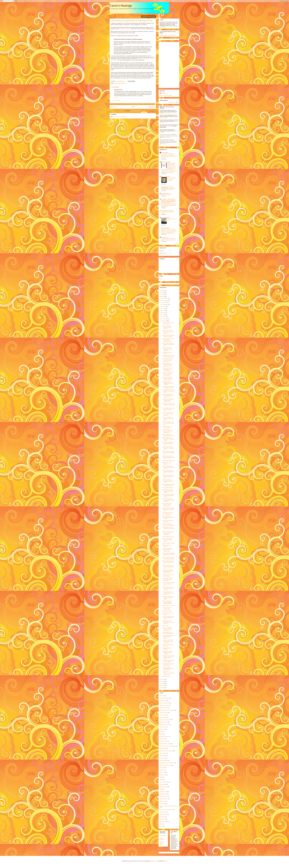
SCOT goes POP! (165, 162)
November (165, 300)
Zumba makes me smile (168, 536)
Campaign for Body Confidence (167, 710)
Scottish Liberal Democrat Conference (169, 806)
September (165, 304)
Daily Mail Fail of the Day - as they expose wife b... (168, 356)
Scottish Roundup (162, 838)
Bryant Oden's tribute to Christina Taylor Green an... (168, 562)
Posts (163, 251)
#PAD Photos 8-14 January (166, 546)
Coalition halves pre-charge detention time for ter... (168, 481)
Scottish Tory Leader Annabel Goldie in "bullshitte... (167, 652)
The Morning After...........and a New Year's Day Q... (168, 673)
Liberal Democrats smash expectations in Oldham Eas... (168, 554)
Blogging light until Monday (166, 648)
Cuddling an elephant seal (168, 460)
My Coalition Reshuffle (167, 487)
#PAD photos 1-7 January (168, 605)
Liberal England (165, 176)
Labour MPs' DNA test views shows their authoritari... (167, 579)
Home (133, 107)
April (164, 314)
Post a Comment (116, 100)
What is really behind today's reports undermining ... (167, 550)
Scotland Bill (162, 803)
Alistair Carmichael (164, 702)
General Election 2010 (165, 743)
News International (164, 782)
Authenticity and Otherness (167, 189)
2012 (162, 294)
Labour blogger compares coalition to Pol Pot (168, 485)
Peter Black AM (165, 217)
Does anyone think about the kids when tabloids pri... (168, 453)
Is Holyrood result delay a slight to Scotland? (168, 336)
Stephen (169, 126)
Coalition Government (165, 719)
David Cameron (163, 722)
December (165, 298)
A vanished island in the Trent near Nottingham (171, 179)
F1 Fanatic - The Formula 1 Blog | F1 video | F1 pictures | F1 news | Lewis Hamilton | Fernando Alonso (168, 200)
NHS (161, 777)
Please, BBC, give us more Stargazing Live (168, 633)
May (164, 312)
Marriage (123, 83)
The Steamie (163, 835)
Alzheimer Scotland (164, 705)
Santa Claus (162, 801)
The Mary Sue (164, 152)
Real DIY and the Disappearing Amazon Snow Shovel (168, 668)
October (165, 302)
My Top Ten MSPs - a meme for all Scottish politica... (167, 418)
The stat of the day (165, 194)
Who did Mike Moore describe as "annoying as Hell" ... (168, 439)
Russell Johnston (164, 796)
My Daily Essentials (167, 611)
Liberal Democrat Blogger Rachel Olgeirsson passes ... (168, 657)
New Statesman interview (170, 112)
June (164, 310)
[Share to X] (131, 81)
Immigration (162, 748)
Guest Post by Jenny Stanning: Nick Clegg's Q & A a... (168, 467)
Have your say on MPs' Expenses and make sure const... (167, 641)
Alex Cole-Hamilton (164, 698)
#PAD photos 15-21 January (167, 463)
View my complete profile (166, 95)
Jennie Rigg (162, 27)
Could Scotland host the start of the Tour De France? (168, 588)
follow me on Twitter (173, 102)
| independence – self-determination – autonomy (168, 187)
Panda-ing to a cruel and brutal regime (168, 575)
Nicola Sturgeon (163, 786)
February (165, 318)
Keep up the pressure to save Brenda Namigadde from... (168, 340)
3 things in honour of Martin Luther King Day (168, 524)
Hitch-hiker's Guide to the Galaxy (167, 746)
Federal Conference (164, 736)
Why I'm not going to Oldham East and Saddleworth (167, 629)
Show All (176, 243)
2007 (162, 685)
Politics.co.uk (165, 143)
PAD (161, 789)
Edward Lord (164, 237)
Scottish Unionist (164, 117)
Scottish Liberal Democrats (166, 809)
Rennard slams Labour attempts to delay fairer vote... (168, 344)
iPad (161, 824)
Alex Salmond (163, 700)
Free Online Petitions (171, 35)
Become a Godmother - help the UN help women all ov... (168, 374)
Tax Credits (162, 816)
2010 (162, 679)
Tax (126, 83)
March (164, 316)
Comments (164, 253)
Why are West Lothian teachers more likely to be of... (168, 448)
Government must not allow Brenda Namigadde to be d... (167, 369)
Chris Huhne (163, 714)
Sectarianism (163, 812)
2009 (162, 681)
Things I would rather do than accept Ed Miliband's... (168, 533)
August (164, 306)
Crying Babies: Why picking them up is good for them (168, 622)
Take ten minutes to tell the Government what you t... (168, 423)
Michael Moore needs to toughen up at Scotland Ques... (168, 391)
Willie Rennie (163, 821)
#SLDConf (162, 695)
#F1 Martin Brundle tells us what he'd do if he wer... (168, 443)
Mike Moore (162, 774)
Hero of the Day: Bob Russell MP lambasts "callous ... (167, 491)
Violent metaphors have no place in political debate (168, 598)
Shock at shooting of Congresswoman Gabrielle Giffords (167, 602)
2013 (162, 292)
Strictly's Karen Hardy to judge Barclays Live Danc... (168, 476)
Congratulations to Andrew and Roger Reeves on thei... (167, 365)
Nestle (161, 779)
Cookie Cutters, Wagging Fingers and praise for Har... (168, 509)
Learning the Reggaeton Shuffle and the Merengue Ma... (168, 400)
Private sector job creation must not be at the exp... (168, 584)
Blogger (165, 861)
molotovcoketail (154, 861)
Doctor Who (162, 726)
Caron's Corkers (163, 712)
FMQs (161, 734)
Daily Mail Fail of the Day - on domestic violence (168, 387)
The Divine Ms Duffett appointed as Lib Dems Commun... (168, 500)
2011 (162, 296)
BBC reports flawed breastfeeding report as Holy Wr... (168, 517)
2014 (162, 290)
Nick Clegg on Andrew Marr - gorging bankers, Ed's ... (168, 457)
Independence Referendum (166, 750)
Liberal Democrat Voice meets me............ (167, 521)
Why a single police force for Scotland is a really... (168, 558)
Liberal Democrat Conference (167, 762)
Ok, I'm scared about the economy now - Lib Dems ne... (168, 414)
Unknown (163, 93)
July (164, 308)
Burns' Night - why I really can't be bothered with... (168, 409)
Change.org (162, 35)
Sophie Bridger (163, 814)
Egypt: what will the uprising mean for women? (167, 327)
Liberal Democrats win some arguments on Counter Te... (167, 396)
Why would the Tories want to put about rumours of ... (167, 360)
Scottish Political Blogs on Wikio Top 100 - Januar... (168, 637)
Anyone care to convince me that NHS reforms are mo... (168, 496)
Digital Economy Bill (164, 724)
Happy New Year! (166, 676)
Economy (162, 729)
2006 (162, 687)
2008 (162, 683)
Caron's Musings (121, 5)
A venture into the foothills (168, 543)
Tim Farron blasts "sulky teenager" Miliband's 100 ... (168, 617)
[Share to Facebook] (132, 81)
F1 (160, 731)
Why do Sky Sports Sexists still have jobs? (168, 435)
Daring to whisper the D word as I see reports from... (168, 567)
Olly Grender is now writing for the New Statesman (167, 349)
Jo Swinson (162, 758)
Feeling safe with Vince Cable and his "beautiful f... (168, 528)
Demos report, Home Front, (125, 28)
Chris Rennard (163, 717)
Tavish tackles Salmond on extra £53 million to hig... (168, 472)
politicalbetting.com (166, 193)
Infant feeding (163, 753)
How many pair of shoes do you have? (168, 323)
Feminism (162, 738)
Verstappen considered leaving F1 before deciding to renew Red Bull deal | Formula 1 (168, 205)
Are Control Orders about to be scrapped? (168, 661)
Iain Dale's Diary (165, 228)
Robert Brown (163, 794)
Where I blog (165, 625)
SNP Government (164, 798)
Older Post (152, 107)
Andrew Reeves (163, 707)
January (165, 321)
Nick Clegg (162, 784)
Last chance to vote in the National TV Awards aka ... (168, 405)
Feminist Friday (163, 741)
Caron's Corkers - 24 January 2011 (167, 427)
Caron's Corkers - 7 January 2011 (167, 608)
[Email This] (128, 81)
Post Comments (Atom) (136, 110)
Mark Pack (162, 772)
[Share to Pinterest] (134, 81)
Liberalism (162, 767)
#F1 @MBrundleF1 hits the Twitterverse (167, 513)
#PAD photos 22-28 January (167, 353)
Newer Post (114, 107)
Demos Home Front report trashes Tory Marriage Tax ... (167, 431)
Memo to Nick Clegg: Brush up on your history (167, 540)
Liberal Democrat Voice (167, 210)
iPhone (161, 826)
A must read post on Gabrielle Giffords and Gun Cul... (168, 593)
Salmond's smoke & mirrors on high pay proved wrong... (167, 378)
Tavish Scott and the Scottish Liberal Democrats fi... (167, 505)
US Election (162, 819)
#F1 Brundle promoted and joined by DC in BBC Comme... (167, 571)
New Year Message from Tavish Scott (168, 664)
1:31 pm (116, 97)
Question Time (163, 791)
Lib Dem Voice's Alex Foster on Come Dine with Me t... (168, 332)
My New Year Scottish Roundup (167, 645)
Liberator (162, 770)
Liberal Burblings (167, 137)
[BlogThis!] (130, 81)
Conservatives (117, 83)
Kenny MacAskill (163, 760)
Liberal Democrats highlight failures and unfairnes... (167, 383)
